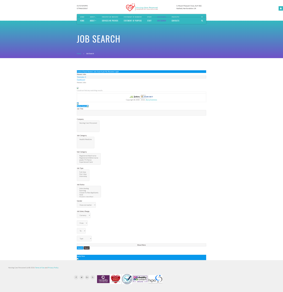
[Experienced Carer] (88, 162)
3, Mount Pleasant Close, (185, 6)
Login (117, 72)
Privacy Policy (53, 268)
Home (79, 53)
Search (278, 142)
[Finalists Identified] (89, 197)
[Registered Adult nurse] (88, 156)
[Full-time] (83, 172)
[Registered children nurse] (88, 158)
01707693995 (82, 6)
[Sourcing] (89, 190)
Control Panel (82, 72)
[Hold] (89, 195)
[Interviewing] (89, 188)
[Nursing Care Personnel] (88, 123)
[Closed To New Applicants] (89, 193)
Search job (101, 72)
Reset (86, 248)
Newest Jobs (92, 72)
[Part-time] (83, 174)
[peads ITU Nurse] (88, 160)
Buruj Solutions (151, 100)
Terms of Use (40, 268)
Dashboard (81, 80)
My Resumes (109, 72)
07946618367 (82, 8)
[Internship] (83, 176)
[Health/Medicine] (85, 139)
